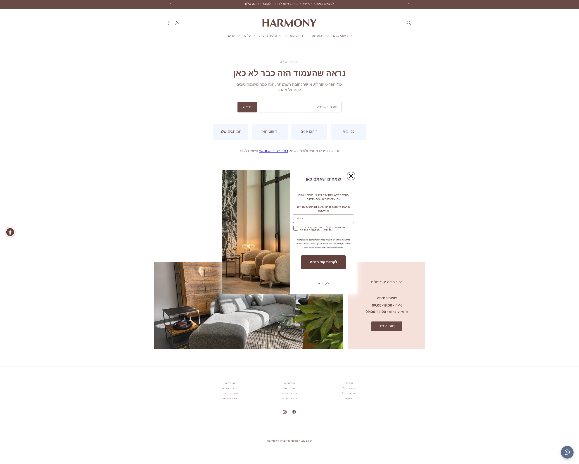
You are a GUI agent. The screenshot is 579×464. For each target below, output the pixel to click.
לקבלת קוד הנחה (323, 262)
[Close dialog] (351, 176)
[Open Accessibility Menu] (10, 232)
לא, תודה (323, 283)
